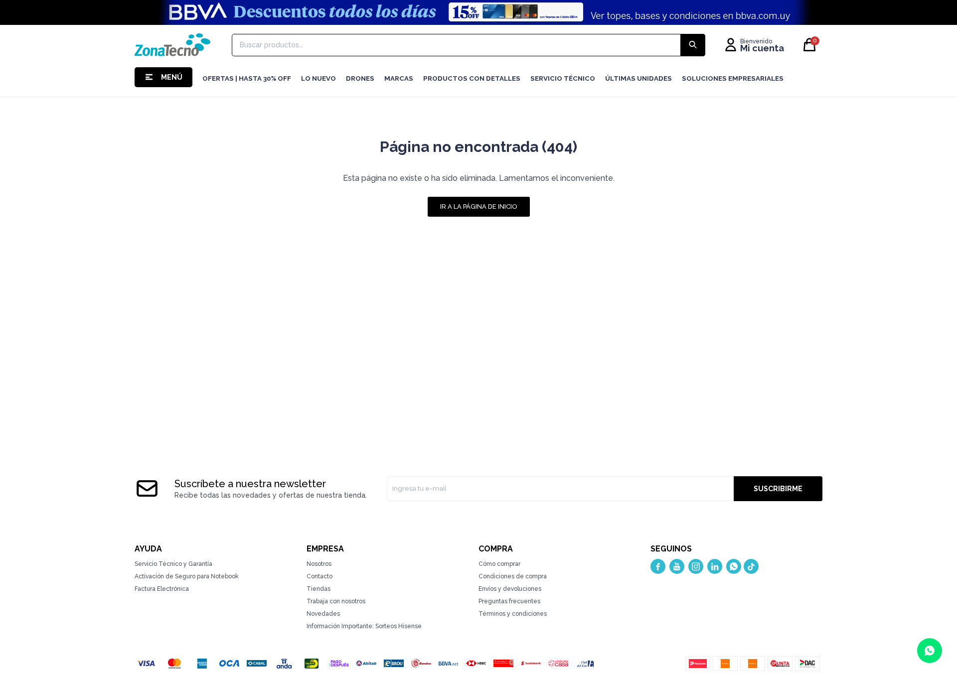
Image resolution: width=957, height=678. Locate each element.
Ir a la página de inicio (478, 206)
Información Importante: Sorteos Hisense (364, 626)
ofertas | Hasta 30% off (246, 78)
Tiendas (318, 588)
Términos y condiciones (512, 613)
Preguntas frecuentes (509, 601)
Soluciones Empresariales (733, 78)
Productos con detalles (471, 78)
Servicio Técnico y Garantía (173, 563)
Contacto (319, 576)
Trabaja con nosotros (336, 601)
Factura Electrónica (162, 588)
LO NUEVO (318, 78)
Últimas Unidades (638, 78)
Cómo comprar (499, 563)
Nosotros (319, 563)
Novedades (323, 613)
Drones (360, 78)
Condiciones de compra (512, 576)
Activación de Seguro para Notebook (187, 576)
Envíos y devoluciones (509, 588)
